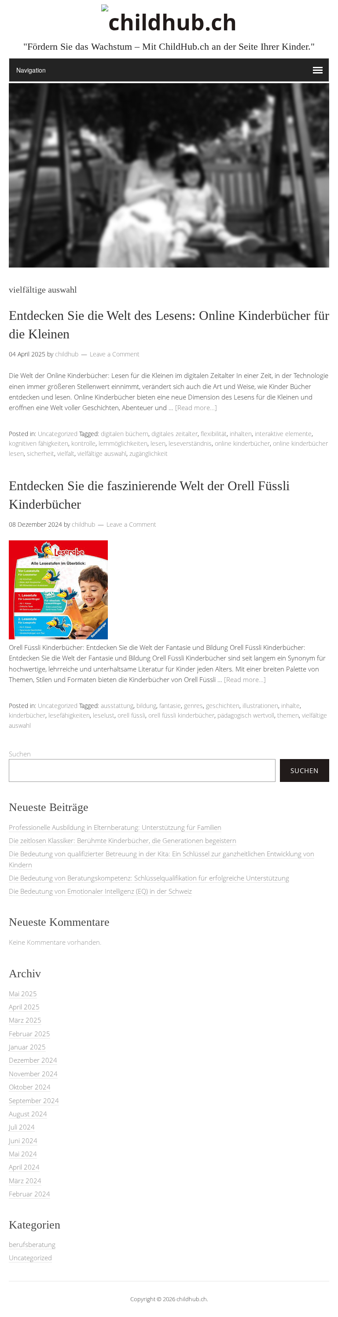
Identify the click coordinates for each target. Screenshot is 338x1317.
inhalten (241, 433)
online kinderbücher (242, 443)
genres (193, 705)
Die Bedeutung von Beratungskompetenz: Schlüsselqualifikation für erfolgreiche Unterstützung (149, 877)
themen (288, 715)
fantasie (170, 705)
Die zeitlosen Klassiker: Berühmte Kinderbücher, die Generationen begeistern (122, 840)
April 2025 (24, 1006)
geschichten (222, 705)
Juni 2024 (23, 1140)
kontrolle (83, 443)
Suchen (20, 753)
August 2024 (28, 1113)
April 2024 (24, 1167)
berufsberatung (32, 1244)
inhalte (290, 705)
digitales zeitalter (174, 433)
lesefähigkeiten (69, 715)
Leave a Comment (115, 354)
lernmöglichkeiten (123, 443)
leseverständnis (190, 443)
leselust (103, 715)
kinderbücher (27, 715)
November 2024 (33, 1073)
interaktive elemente (283, 433)
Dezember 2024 (33, 1060)
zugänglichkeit (148, 453)
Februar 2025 (29, 1033)
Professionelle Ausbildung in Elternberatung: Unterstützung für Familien (115, 827)
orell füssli (131, 715)
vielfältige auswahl (101, 453)
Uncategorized (57, 433)
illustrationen (260, 705)
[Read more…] (196, 407)
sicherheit (40, 453)
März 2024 (25, 1180)
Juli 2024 (22, 1127)
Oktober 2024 (30, 1086)
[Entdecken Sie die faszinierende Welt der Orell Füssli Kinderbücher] (58, 636)
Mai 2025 (23, 993)
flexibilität (214, 433)
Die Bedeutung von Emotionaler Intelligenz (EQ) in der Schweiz (100, 891)
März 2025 (25, 1020)
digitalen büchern (124, 433)
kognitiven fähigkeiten (38, 443)
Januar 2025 (27, 1046)
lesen (158, 443)
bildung (146, 705)
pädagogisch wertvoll (245, 715)
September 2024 (34, 1100)
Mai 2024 (23, 1153)
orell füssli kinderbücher (181, 715)
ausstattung (117, 705)
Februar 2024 (29, 1193)
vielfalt (65, 453)
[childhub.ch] (169, 22)
